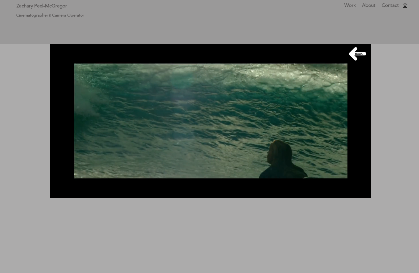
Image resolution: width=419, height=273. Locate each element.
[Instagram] (405, 6)
